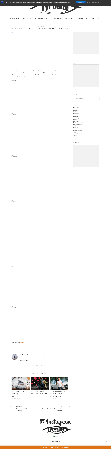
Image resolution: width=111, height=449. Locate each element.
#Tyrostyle (90, 18)
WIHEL (75, 135)
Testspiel (75, 132)
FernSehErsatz (76, 116)
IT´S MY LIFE (14, 18)
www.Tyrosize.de (24, 360)
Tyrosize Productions (78, 133)
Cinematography (41, 18)
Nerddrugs (22, 342)
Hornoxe (75, 119)
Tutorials (69, 18)
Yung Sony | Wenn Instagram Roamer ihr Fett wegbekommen (39, 393)
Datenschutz (66, 447)
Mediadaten (54, 447)
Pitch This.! (75, 127)
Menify (75, 125)
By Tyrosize (24, 354)
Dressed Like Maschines (78, 115)
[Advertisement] (86, 43)
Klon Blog (75, 121)
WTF (99, 18)
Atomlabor (75, 110)
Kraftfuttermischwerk (78, 122)
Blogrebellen (76, 113)
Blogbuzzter (76, 111)
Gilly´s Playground (77, 118)
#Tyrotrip (79, 18)
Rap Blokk (75, 129)
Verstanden (80, 2)
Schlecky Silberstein (77, 130)
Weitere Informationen (93, 2)
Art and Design (56, 18)
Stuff (41, 365)
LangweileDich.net (77, 124)
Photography (27, 18)
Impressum (44, 447)
